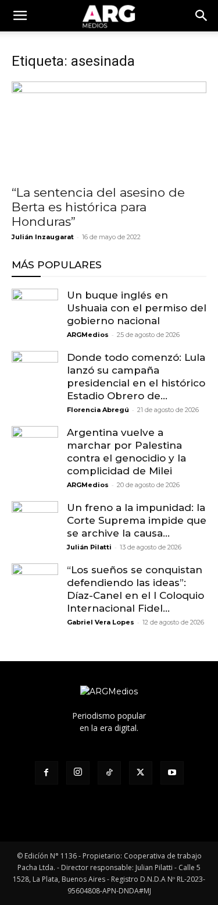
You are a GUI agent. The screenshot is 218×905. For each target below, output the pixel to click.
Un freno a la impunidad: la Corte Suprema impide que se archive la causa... (136, 520)
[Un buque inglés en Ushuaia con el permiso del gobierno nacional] (35, 312)
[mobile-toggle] (19, 15)
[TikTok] (109, 773)
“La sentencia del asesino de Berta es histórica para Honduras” (98, 207)
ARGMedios (88, 335)
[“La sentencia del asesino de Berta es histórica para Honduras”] (109, 129)
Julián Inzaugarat (43, 237)
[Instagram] (78, 773)
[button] (201, 15)
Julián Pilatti (89, 547)
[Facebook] (46, 773)
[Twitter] (140, 773)
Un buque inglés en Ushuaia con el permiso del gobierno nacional (136, 307)
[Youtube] (172, 773)
